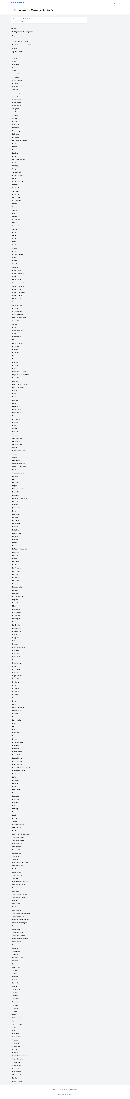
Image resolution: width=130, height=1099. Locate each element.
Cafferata (15, 162)
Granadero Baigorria (19, 463)
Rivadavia (15, 802)
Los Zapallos (16, 625)
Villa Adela (15, 1034)
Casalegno (15, 210)
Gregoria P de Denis (19, 467)
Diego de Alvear (17, 343)
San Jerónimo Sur (18, 888)
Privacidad (73, 1089)
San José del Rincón (18, 897)
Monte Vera (16, 691)
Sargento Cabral (17, 958)
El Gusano (15, 353)
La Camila (15, 520)
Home (55, 1089)
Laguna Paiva (16, 533)
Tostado (15, 1008)
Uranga (14, 1015)
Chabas (14, 242)
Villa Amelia (16, 1037)
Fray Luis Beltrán (17, 419)
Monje (14, 685)
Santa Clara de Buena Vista (21, 920)
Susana (14, 986)
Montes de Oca (17, 688)
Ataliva (14, 118)
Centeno (15, 232)
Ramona (15, 783)
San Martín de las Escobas (21, 913)
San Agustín (16, 831)
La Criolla (15, 527)
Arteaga (15, 115)
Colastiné (15, 267)
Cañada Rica (16, 178)
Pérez (14, 726)
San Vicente (16, 951)
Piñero (14, 739)
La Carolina (16, 524)
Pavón (14, 723)
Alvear (14, 71)
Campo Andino (17, 169)
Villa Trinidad (16, 1072)
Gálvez (14, 429)
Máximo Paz (16, 669)
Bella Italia (15, 134)
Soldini (14, 973)
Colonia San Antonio (19, 292)
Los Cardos (16, 609)
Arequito (15, 86)
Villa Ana (15, 1040)
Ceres (14, 239)
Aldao (14, 61)
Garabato (15, 432)
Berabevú (15, 137)
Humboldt (15, 492)
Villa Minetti (16, 1062)
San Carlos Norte (18, 840)
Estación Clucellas (18, 387)
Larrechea (15, 552)
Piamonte (15, 733)
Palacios (15, 717)
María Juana (16, 653)
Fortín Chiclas (16, 410)
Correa (14, 324)
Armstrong (16, 93)
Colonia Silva (16, 299)
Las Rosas (15, 577)
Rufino (14, 818)
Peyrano (15, 729)
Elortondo (15, 359)
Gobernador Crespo (19, 451)
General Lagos (17, 444)
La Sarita (15, 558)
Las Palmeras (16, 568)
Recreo (14, 793)
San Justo (15, 901)
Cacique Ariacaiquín (18, 159)
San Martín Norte (18, 916)
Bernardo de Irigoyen (19, 140)
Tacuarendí (16, 989)
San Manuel (16, 907)
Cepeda (14, 235)
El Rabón (15, 362)
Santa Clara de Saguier (19, 923)
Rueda (14, 815)
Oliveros (15, 714)
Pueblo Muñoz (17, 758)
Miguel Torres (17, 676)
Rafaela (14, 777)
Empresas (14, 28)
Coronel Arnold (17, 311)
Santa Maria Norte (18, 935)
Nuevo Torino (16, 710)
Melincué (15, 672)
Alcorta (14, 58)
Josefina (15, 505)
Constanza (15, 302)
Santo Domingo (17, 945)
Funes (14, 425)
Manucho (15, 644)
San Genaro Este (17, 866)
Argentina (14, 41)
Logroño (15, 600)
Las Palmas (16, 565)
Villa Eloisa (15, 1053)
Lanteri (14, 543)
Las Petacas (16, 574)
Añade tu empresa (112, 3)
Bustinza (15, 153)
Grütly (14, 470)
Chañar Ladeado (17, 245)
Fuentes (15, 422)
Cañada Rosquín (17, 181)
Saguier (14, 821)
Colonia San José (17, 296)
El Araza (15, 349)
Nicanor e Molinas (18, 707)
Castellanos (16, 220)
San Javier (15, 878)
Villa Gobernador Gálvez (20, 1056)
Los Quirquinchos (18, 622)
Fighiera (15, 400)
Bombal (14, 147)
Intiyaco (15, 501)
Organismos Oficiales (19, 36)
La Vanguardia (17, 587)
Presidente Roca (17, 742)
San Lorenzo (16, 904)
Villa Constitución (18, 1046)
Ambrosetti (16, 74)
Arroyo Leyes (16, 105)
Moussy (26, 41)
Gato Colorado (17, 438)
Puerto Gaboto (17, 764)
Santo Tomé (16, 948)
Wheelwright (16, 1075)
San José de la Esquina (19, 894)
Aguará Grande (17, 52)
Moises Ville (16, 679)
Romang (15, 809)
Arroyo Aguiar (17, 99)
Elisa (13, 356)
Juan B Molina (16, 508)
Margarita (15, 650)
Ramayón (15, 780)
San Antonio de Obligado (20, 834)
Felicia (14, 397)
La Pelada (15, 546)
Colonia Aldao (16, 270)
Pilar (13, 736)
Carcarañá (15, 194)
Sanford (15, 859)
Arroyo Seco (16, 109)
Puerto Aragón (17, 761)
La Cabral (15, 517)
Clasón (14, 261)
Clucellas (15, 264)
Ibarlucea (15, 495)
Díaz (13, 340)
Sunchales (15, 983)
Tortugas (15, 1005)
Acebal (14, 48)
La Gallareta (16, 530)
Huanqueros (16, 482)
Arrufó (14, 112)
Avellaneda (16, 124)
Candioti (15, 185)
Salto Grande (16, 828)
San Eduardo (16, 853)
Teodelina (15, 999)
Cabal (14, 156)
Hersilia (14, 479)
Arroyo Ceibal (16, 102)
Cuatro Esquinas (17, 330)
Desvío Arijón (16, 337)
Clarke (14, 258)
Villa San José (16, 1068)
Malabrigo (15, 641)
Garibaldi (15, 435)
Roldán (14, 806)
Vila (13, 1030)
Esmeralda (15, 378)
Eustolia (15, 394)
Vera (13, 1021)
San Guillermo (17, 875)
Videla (14, 1027)
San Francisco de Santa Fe (21, 863)
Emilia (14, 368)
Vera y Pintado (17, 1024)
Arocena (15, 96)
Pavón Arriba (16, 720)
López (14, 606)
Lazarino (15, 590)
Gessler (14, 448)
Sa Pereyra (15, 954)
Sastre (14, 964)
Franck (14, 416)
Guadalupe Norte (18, 473)
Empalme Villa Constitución (21, 375)
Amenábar (15, 77)
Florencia (15, 406)
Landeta (15, 539)
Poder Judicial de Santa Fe (22, 19)
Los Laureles (16, 612)
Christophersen (17, 254)
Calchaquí (15, 166)
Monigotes (16, 682)
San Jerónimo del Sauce (20, 882)
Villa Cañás (15, 1043)
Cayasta (15, 229)
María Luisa (16, 657)
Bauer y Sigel (16, 131)
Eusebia (15, 391)
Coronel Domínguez (19, 318)
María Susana (16, 660)
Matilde (14, 666)
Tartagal (15, 996)
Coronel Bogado (17, 315)
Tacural (14, 992)
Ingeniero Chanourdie (19, 498)
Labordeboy (16, 514)
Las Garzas (16, 562)
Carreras (15, 207)
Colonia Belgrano (18, 273)
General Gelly (16, 441)
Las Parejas (16, 571)
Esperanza (15, 381)
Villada (14, 1049)
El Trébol (15, 365)
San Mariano (16, 910)
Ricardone (15, 799)
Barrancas (15, 128)
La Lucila (15, 536)
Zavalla (14, 1078)
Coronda (15, 308)
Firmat (14, 403)
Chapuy (14, 248)
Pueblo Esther (17, 755)
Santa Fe (20, 41)
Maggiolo (15, 638)
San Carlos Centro (18, 837)
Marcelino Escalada (18, 647)
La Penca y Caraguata (19, 549)
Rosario (14, 812)
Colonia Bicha (16, 277)
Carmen (15, 204)
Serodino (15, 970)
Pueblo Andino (17, 752)
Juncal (14, 511)
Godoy (14, 457)
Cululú (14, 334)
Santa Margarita (17, 932)
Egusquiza (15, 346)
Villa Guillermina (17, 1059)
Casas (14, 213)
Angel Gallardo (17, 80)
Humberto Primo (18, 489)
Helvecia (15, 476)
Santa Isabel (16, 929)
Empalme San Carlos (19, 372)
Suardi (14, 980)
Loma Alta (15, 603)
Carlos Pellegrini (17, 197)
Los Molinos (16, 615)
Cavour (14, 223)
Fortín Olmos (16, 413)
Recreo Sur (16, 796)
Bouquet (15, 150)
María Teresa (16, 663)
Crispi (14, 327)
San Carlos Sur (17, 844)
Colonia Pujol (16, 289)
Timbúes (15, 1002)
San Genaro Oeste (18, 869)
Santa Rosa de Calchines (20, 939)
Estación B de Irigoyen (19, 384)
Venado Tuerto (17, 1018)
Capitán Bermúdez (18, 188)
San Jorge (15, 891)
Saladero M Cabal (18, 825)
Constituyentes (17, 305)
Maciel (14, 634)
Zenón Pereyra (17, 1081)
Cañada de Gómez (18, 175)
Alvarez (14, 67)
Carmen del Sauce (18, 200)
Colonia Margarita (18, 286)
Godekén (15, 454)
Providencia (16, 749)
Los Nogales (16, 619)
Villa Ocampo (16, 1065)
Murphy (15, 701)
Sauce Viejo (16, 967)
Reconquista (16, 790)
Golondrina (16, 460)
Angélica (15, 83)
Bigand (14, 143)
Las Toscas (15, 581)
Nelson (14, 704)
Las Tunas (15, 584)
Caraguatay (16, 191)
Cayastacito (16, 226)
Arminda (15, 90)
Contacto (63, 1089)
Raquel (14, 787)
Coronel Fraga (17, 321)
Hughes (15, 486)
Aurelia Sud (16, 121)
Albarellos (15, 55)
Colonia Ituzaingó (18, 283)
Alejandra (15, 64)
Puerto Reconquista (19, 771)
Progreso (15, 745)
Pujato (14, 774)
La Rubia (15, 555)
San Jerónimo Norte (18, 885)
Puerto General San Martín (21, 768)
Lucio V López (16, 628)
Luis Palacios (16, 631)
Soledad (15, 977)
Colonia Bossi (16, 280)
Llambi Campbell (17, 596)
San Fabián (16, 856)
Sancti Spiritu (16, 850)
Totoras (14, 1011)
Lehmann (15, 593)
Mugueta (15, 698)
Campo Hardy (16, 172)
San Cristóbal (16, 847)
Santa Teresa (16, 942)
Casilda (14, 216)
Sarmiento (15, 961)
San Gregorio (16, 872)
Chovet (14, 251)
